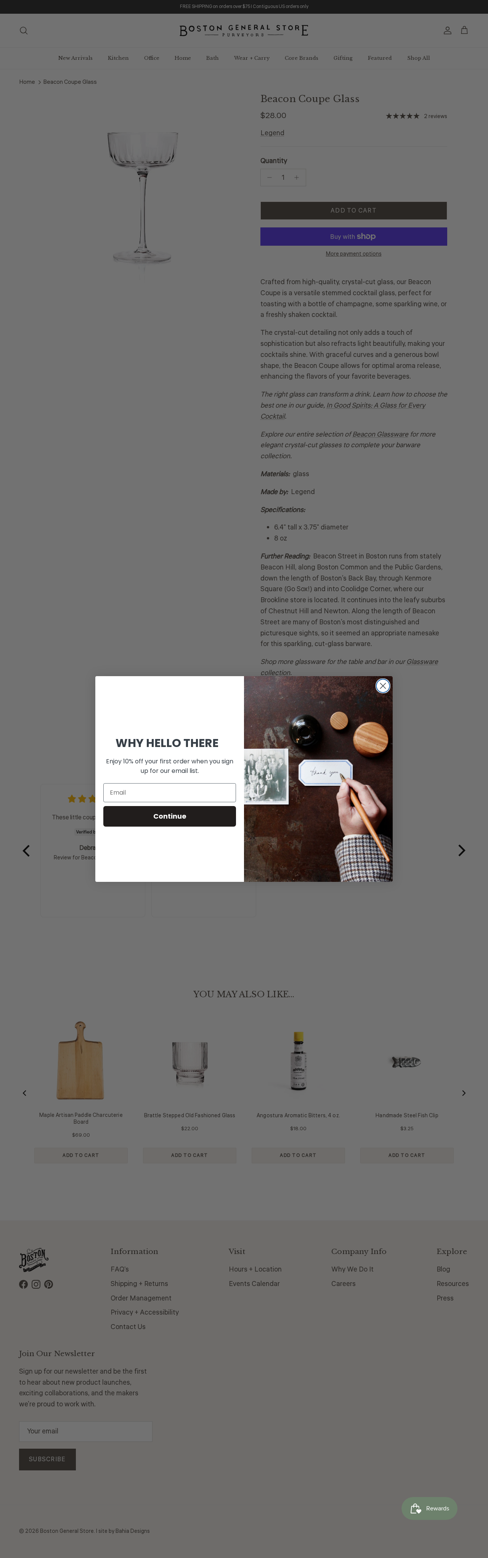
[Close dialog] (383, 686)
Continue (169, 816)
